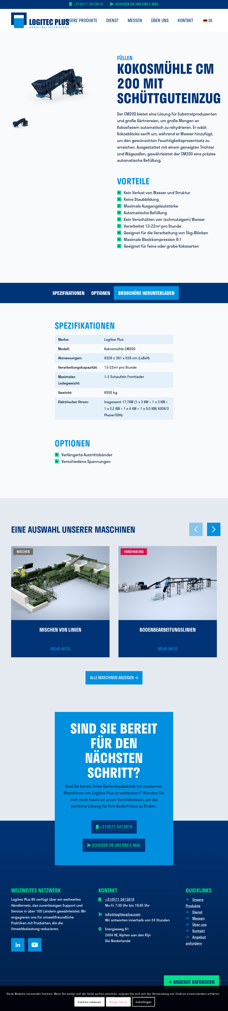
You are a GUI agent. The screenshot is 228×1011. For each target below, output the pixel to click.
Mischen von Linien (60, 629)
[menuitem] (80, 20)
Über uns (199, 924)
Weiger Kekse (118, 1002)
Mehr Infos (60, 648)
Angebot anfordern (193, 982)
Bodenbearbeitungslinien (168, 629)
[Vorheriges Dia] (196, 529)
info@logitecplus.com (122, 914)
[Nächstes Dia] (213, 529)
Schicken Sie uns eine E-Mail (137, 4)
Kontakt (198, 930)
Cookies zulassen (89, 1002)
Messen (198, 918)
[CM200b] (61, 84)
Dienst (197, 912)
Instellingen (144, 1002)
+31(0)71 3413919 (88, 4)
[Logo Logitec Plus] (40, 20)
